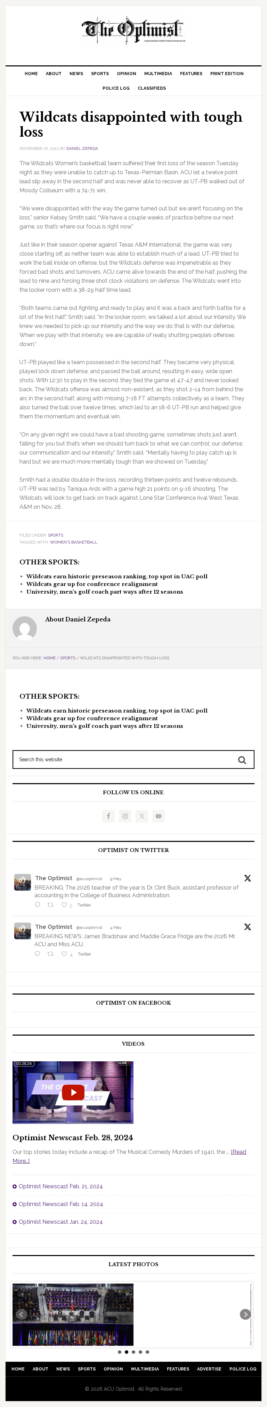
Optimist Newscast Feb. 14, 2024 (61, 1204)
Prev (21, 1314)
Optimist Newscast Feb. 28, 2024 (73, 1138)
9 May (116, 878)
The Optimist (53, 878)
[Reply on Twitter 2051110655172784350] (39, 954)
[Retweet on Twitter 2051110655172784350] (52, 954)
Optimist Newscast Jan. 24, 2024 (61, 1222)
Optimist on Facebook (133, 1003)
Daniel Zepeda (82, 148)
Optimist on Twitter (133, 850)
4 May (116, 927)
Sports (55, 535)
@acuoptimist (89, 878)
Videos (133, 1044)
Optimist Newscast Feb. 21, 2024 (61, 1186)
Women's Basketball (73, 542)
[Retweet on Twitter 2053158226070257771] (52, 905)
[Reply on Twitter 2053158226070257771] (39, 905)
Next (245, 1314)
